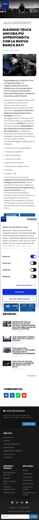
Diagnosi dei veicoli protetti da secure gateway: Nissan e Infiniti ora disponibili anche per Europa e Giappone (24, 325)
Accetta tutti (19, 292)
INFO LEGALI (28, 466)
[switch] (33, 263)
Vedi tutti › (31, 376)
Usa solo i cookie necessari (19, 299)
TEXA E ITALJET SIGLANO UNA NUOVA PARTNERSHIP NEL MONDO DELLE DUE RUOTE (23, 364)
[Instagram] (17, 502)
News (10, 22)
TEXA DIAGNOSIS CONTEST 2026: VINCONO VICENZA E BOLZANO (23, 339)
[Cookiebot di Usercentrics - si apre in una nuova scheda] (28, 219)
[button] (6, 395)
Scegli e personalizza (24, 285)
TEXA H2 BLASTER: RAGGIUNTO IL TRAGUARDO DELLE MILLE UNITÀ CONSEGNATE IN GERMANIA (23, 351)
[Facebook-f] (12, 502)
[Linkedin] (22, 502)
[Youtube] (27, 502)
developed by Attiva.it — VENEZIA (19, 511)
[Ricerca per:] (15, 516)
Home (5, 22)
